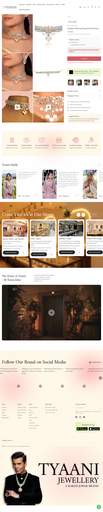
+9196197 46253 (35, 250)
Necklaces (4, 407)
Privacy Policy (32, 428)
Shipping (77, 34)
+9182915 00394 (63, 248)
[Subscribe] (100, 408)
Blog (30, 410)
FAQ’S (30, 415)
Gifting (19, 418)
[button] (88, 7)
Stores (30, 420)
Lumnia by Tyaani (21, 407)
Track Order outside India (51, 410)
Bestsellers (19, 415)
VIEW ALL (94, 215)
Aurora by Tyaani (21, 410)
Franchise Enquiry (33, 407)
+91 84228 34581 (91, 248)
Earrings (4, 410)
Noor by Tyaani (21, 413)
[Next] (100, 378)
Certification (32, 423)
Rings (3, 413)
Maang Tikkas (5, 418)
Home (69, 17)
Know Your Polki (33, 418)
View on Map (16, 248)
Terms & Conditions (34, 426)
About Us (31, 413)
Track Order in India (50, 407)
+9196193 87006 (7, 248)
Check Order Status (49, 413)
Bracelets (4, 415)
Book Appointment (11, 253)
